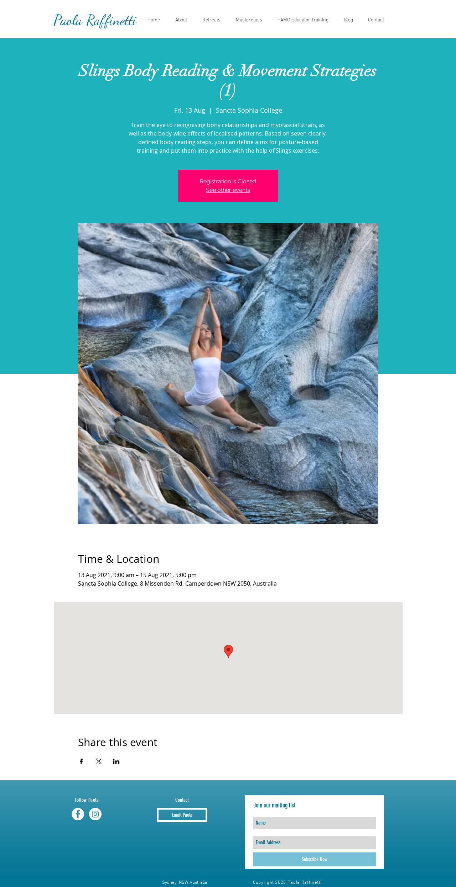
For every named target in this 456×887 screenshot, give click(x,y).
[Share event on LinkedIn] (116, 761)
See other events (228, 190)
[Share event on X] (98, 761)
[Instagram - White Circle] (95, 814)
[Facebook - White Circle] (78, 814)
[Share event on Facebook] (81, 761)
